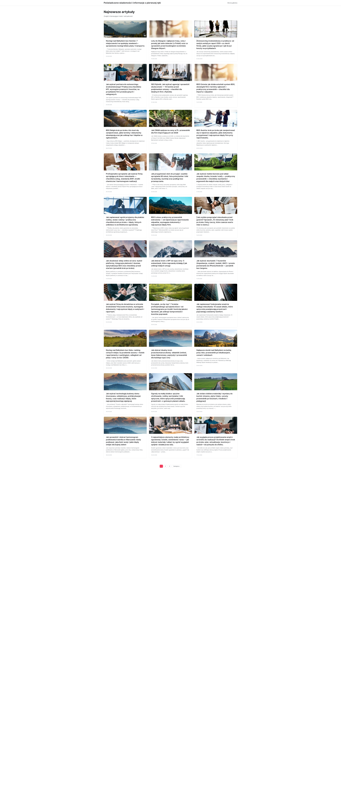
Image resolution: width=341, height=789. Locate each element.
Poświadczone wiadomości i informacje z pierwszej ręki (132, 3)
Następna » (176, 466)
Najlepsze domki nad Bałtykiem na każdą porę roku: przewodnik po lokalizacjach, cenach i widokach (213, 352)
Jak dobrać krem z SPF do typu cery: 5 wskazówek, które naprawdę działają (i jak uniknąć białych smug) (169, 263)
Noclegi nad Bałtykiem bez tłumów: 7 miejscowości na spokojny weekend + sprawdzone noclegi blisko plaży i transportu (125, 43)
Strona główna (232, 3)
